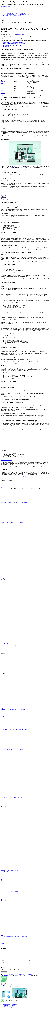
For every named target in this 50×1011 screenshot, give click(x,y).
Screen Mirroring (20, 34)
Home (2, 975)
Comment (3, 960)
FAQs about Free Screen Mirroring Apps (12, 45)
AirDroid (2, 196)
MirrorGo (3, 88)
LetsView (3, 93)
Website (2, 967)
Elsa (1, 487)
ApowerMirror (4, 86)
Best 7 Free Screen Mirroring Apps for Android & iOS (15, 43)
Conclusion (6, 46)
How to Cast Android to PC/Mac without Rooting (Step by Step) (16, 14)
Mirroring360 (3, 90)
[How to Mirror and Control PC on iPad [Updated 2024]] (25, 659)
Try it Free (3, 1009)
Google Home (3, 81)
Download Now (4, 460)
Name (2, 962)
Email (2, 965)
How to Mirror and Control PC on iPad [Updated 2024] (14, 13)
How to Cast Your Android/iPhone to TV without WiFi (14, 12)
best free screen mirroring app (18, 166)
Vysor (2, 95)
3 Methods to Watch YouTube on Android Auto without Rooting (16, 10)
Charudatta (3, 578)
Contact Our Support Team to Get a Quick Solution (22, 974)
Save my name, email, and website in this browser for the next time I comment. (18, 969)
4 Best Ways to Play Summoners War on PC (12, 15)
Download (3, 985)
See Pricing (7, 6)
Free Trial (2, 25)
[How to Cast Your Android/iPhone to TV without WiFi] (25, 517)
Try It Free (3, 6)
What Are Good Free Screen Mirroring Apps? (13, 42)
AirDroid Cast (3, 83)
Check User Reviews (5, 199)
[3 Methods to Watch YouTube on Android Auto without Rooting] (25, 497)
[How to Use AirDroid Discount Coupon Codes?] (25, 611)
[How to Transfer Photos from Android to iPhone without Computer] (25, 551)
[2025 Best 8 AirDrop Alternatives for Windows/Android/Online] (25, 691)
